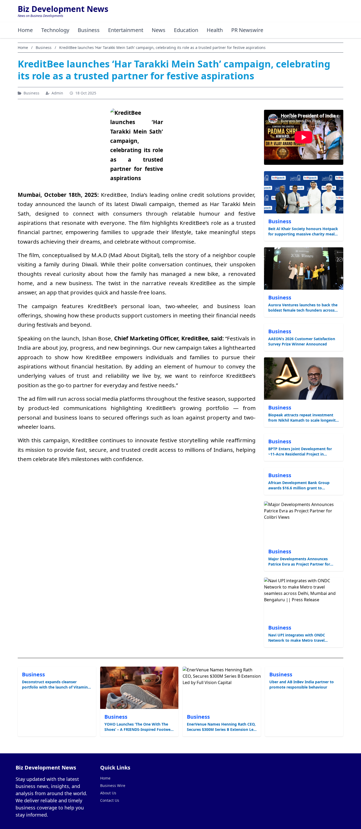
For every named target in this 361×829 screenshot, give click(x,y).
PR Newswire (247, 30)
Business (89, 30)
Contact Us (109, 800)
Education (186, 30)
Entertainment (125, 30)
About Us (108, 792)
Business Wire (112, 785)
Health (215, 30)
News (158, 30)
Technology (55, 30)
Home (25, 30)
